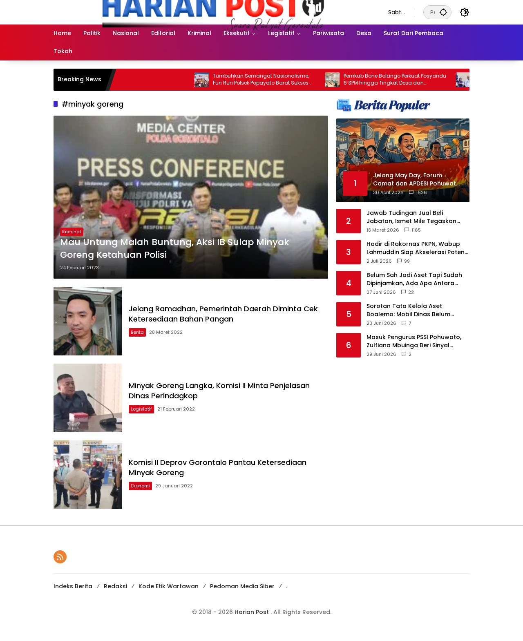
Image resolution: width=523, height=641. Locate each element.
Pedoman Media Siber (242, 586)
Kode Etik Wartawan (169, 586)
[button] (443, 12)
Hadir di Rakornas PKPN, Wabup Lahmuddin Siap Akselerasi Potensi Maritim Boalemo (418, 248)
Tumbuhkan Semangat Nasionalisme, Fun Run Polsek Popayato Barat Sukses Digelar (240, 80)
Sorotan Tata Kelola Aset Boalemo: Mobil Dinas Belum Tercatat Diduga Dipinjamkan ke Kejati (415, 310)
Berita (137, 332)
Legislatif (141, 409)
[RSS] (60, 556)
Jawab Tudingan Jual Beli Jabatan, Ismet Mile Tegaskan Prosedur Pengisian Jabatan (411, 217)
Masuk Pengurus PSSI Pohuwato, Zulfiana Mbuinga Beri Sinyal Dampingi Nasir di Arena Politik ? (414, 341)
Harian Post (252, 612)
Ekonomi (140, 485)
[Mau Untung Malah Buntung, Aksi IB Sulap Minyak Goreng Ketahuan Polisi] (191, 197)
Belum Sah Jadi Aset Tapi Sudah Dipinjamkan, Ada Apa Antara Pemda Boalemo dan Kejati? (414, 279)
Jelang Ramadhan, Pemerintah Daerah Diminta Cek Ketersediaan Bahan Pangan (223, 314)
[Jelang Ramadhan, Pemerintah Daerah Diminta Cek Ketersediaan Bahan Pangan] (88, 321)
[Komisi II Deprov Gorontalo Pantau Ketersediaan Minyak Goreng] (88, 474)
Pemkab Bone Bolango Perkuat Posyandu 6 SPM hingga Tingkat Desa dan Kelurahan (374, 80)
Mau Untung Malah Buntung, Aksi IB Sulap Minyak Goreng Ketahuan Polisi (174, 248)
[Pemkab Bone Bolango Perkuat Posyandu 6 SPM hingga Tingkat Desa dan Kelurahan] (311, 79)
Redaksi (115, 586)
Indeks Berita (73, 586)
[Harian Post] (213, 12)
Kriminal (71, 231)
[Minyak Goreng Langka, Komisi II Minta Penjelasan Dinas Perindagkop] (88, 398)
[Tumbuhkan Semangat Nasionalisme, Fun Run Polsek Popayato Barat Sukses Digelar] (180, 79)
